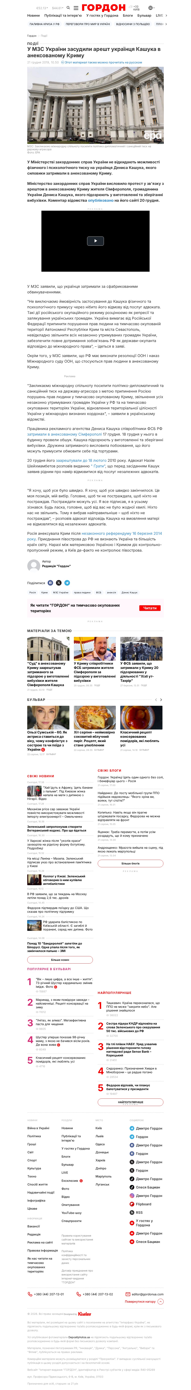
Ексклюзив (70, 1181)
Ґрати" (99, 466)
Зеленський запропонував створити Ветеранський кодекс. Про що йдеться (57, 828)
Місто (99, 1120)
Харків (100, 1160)
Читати (149, 608)
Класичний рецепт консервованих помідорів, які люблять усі (61, 1059)
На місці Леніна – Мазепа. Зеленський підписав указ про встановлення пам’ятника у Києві (59, 862)
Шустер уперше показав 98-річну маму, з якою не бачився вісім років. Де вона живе (63, 1040)
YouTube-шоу (72, 1213)
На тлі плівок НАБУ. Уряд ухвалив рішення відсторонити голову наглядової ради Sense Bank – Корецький (131, 1049)
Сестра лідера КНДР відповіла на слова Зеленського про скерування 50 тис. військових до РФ (133, 1027)
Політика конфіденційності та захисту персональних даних (76, 1256)
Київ (99, 1128)
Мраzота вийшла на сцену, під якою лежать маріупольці (130, 849)
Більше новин (60, 959)
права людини (82, 592)
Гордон (31, 35)
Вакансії (33, 1226)
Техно (31, 1176)
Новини (33, 15)
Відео (66, 1197)
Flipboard (143, 1204)
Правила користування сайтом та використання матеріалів (77, 1239)
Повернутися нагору (140, 1301)
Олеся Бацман (148, 1187)
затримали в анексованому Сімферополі (64, 434)
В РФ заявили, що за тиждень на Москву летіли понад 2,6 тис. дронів (57, 896)
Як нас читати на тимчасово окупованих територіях (39, 1265)
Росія (32, 592)
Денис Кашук (129, 592)
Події (44, 35)
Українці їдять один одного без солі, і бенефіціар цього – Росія (131, 779)
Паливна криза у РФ (45, 24)
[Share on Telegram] (67, 583)
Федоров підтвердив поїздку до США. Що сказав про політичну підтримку (58, 909)
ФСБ (98, 592)
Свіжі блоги (109, 770)
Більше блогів (131, 863)
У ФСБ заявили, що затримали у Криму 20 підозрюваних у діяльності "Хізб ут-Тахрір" (139, 672)
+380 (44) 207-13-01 (49, 1294)
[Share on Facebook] (50, 583)
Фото (65, 1189)
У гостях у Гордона (102, 15)
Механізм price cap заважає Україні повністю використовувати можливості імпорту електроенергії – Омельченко (55, 812)
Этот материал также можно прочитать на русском (103, 62)
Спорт (32, 1160)
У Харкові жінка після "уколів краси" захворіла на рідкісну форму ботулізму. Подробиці (56, 844)
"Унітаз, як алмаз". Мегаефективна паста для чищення (61, 1022)
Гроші (31, 1144)
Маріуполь (104, 1176)
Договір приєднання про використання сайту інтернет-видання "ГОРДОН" (77, 1276)
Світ (30, 1152)
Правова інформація (42, 1250)
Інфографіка (36, 1200)
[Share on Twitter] (59, 583)
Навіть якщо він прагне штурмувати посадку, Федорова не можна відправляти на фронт (129, 816)
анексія (111, 592)
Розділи (67, 1120)
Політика (34, 1136)
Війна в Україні (38, 1128)
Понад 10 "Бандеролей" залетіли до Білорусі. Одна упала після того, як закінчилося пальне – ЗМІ (54, 947)
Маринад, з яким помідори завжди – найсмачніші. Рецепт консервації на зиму (62, 1003)
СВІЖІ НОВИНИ (40, 776)
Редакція (33, 1234)
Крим (44, 592)
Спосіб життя (37, 1184)
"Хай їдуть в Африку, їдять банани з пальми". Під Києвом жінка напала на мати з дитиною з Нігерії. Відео (60, 793)
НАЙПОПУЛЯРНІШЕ (114, 993)
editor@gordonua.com (148, 1294)
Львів (100, 1136)
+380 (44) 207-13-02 (98, 1294)
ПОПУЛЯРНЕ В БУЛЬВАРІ (49, 969)
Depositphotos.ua (79, 1337)
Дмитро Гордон (149, 1128)
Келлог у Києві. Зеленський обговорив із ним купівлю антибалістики (64, 880)
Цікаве (32, 1208)
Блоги (128, 15)
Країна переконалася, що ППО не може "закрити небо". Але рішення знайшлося (133, 1006)
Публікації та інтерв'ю (63, 15)
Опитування (70, 1205)
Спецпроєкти (72, 1221)
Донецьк (102, 1152)
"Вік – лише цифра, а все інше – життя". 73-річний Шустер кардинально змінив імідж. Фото (64, 982)
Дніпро (101, 1168)
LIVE (65, 1172)
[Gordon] (103, 8)
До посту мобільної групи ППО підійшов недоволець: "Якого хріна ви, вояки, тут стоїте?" (128, 796)
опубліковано (101, 200)
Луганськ (102, 1184)
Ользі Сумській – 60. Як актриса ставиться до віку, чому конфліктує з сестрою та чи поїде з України (47, 740)
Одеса (100, 1144)
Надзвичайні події (40, 1192)
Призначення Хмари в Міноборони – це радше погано (131, 1070)
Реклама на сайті (40, 1242)
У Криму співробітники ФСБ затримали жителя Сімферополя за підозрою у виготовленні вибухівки (95, 672)
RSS (139, 1212)
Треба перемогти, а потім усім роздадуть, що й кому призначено (126, 833)
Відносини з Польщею (133, 24)
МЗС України (60, 592)
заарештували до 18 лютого (81, 460)
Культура (34, 1168)
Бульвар (144, 15)
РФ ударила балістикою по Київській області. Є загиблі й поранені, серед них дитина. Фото (60, 927)
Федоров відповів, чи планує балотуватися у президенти (128, 1087)
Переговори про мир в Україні (88, 24)
